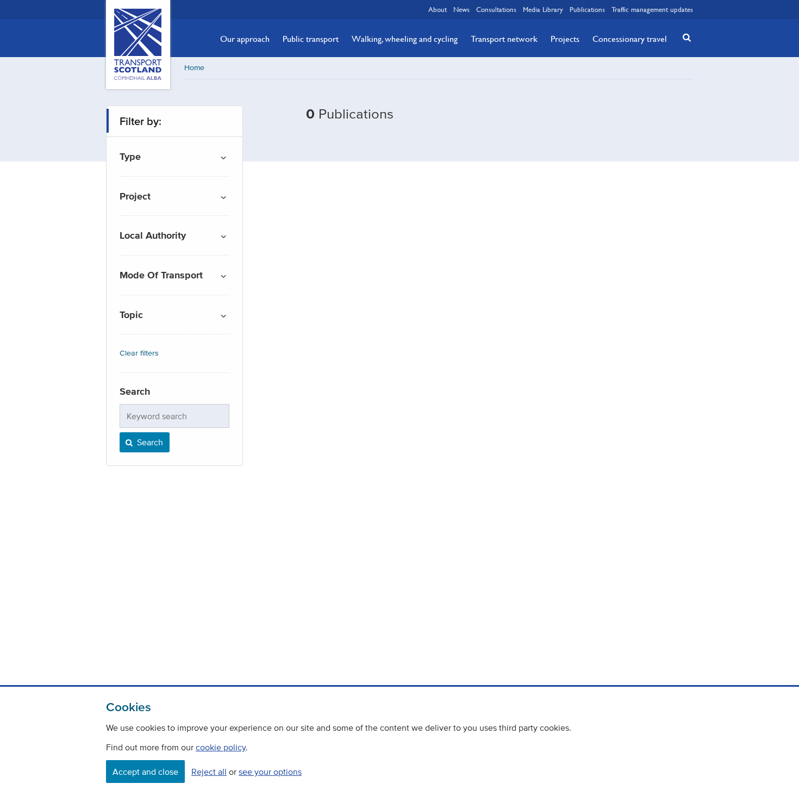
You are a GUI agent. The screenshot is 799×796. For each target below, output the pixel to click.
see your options (270, 771)
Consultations (496, 9)
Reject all (209, 771)
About (437, 9)
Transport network (504, 38)
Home (194, 68)
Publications (587, 9)
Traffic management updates (652, 9)
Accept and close (145, 771)
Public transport (311, 38)
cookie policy (221, 747)
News (461, 9)
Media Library (543, 9)
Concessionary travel (629, 38)
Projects (565, 38)
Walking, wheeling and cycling (405, 38)
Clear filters (139, 353)
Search (149, 442)
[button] (684, 37)
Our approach (245, 38)
